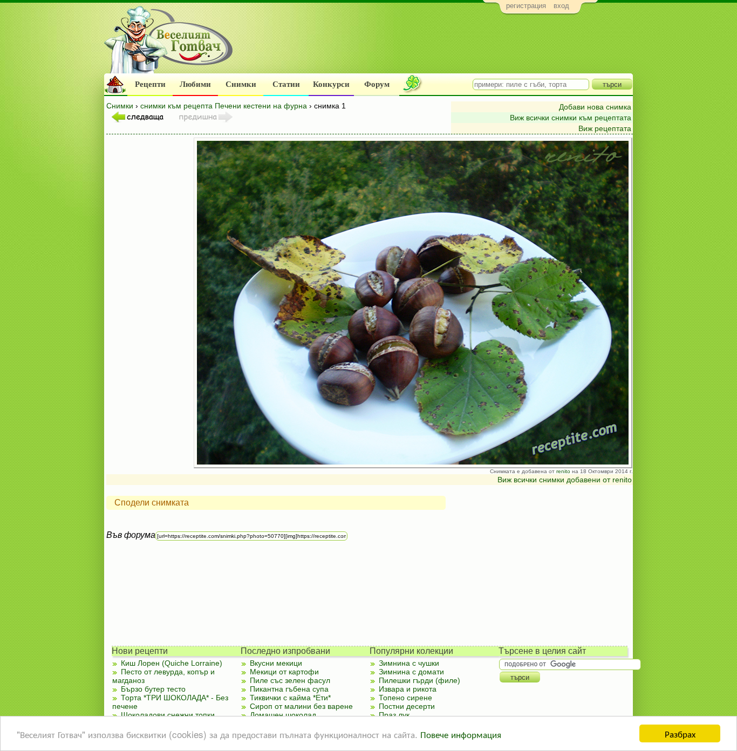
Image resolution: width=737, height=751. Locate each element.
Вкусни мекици (276, 663)
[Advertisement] (436, 46)
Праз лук (394, 715)
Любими (195, 84)
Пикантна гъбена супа (289, 689)
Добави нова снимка (595, 107)
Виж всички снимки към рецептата (570, 117)
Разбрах (680, 733)
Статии (286, 84)
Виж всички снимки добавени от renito (564, 479)
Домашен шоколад (283, 715)
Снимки (241, 84)
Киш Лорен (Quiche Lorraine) (171, 663)
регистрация (526, 6)
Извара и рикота (407, 689)
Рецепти (150, 84)
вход (561, 6)
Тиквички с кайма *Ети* (290, 697)
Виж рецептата (604, 128)
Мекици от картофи (284, 671)
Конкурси (331, 84)
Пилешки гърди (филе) (419, 680)
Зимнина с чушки (409, 663)
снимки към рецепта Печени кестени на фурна (223, 105)
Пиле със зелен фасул (290, 680)
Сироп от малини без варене (301, 706)
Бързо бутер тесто (153, 689)
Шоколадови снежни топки (168, 715)
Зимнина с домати (411, 671)
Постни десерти (407, 706)
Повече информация (460, 734)
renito (563, 471)
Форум (377, 84)
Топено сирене (405, 697)
